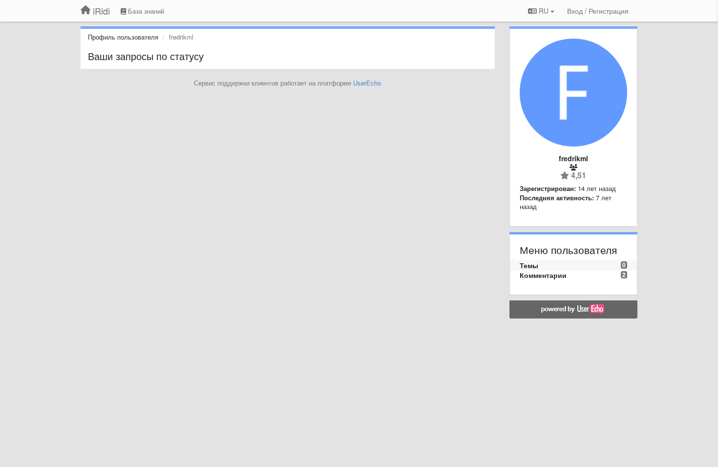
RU (543, 11)
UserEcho (367, 82)
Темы (529, 265)
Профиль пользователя (123, 37)
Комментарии (543, 275)
